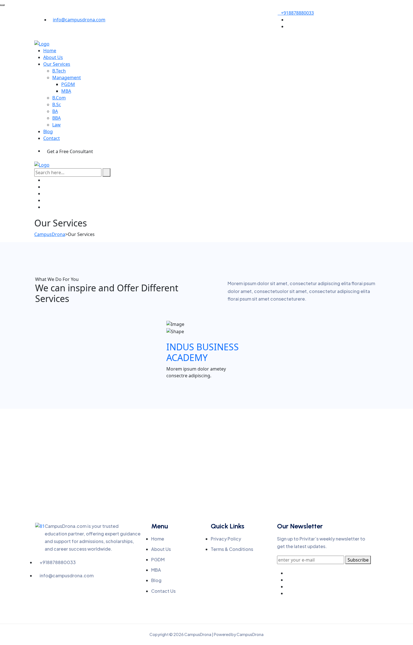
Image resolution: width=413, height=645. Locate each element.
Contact (51, 138)
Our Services (56, 64)
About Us (53, 57)
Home (49, 50)
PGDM (68, 84)
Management (66, 77)
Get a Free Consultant (70, 151)
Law (56, 125)
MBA (66, 91)
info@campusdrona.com (79, 20)
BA (55, 111)
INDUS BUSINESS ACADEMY (202, 352)
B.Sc (56, 104)
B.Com (59, 98)
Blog (48, 131)
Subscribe (358, 560)
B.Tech (59, 71)
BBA (56, 118)
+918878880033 (297, 13)
